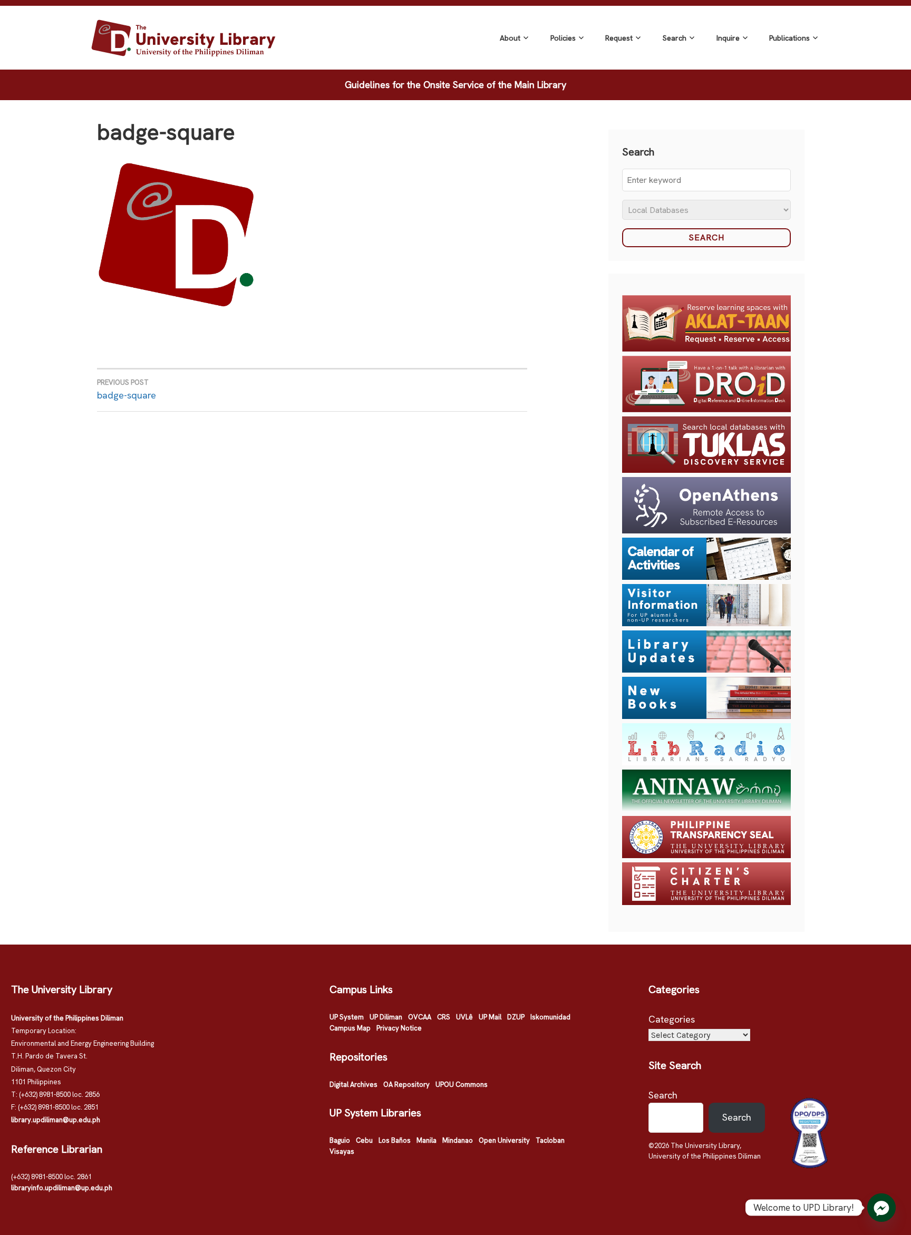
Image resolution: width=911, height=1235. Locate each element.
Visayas (341, 1151)
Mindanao (457, 1140)
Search (674, 38)
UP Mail (490, 1017)
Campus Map (350, 1028)
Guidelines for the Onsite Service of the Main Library (455, 85)
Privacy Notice (399, 1028)
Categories (671, 1019)
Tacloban (550, 1140)
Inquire (728, 38)
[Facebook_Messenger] (881, 1207)
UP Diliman (386, 1017)
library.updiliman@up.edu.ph (55, 1119)
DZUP (516, 1017)
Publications (789, 38)
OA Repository (406, 1084)
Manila (426, 1140)
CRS (443, 1017)
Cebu (364, 1140)
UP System (346, 1017)
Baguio (339, 1140)
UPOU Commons (461, 1084)
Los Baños (395, 1140)
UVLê (464, 1017)
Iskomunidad (550, 1017)
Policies (563, 38)
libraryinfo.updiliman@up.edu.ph (61, 1187)
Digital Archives (353, 1084)
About (510, 38)
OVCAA (419, 1017)
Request (619, 38)
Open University (504, 1140)
